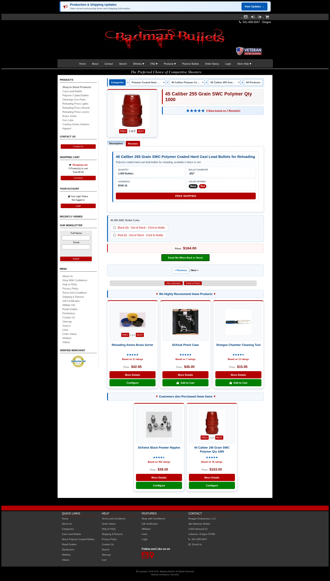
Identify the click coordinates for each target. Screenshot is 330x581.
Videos (66, 342)
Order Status (212, 63)
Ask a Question (174, 283)
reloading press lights (75, 103)
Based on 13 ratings (238, 359)
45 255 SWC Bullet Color (125, 220)
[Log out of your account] (260, 18)
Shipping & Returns (112, 534)
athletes (67, 338)
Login (228, 63)
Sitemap (106, 554)
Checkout (78, 178)
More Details (132, 375)
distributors (68, 313)
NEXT (141, 131)
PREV (123, 131)
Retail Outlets (69, 544)
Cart (104, 559)
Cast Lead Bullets (71, 534)
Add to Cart (186, 382)
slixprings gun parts (74, 99)
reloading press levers (75, 111)
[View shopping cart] (267, 18)
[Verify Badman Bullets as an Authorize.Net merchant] (78, 366)
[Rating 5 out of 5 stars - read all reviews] (195, 110)
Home (82, 63)
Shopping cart (79, 165)
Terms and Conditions (74, 292)
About (95, 63)
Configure (132, 382)
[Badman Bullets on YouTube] (246, 18)
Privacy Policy (70, 288)
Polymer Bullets (190, 63)
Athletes (66, 554)
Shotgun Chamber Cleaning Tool (238, 345)
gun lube (67, 120)
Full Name (76, 233)
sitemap (67, 321)
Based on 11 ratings (132, 359)
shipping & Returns (73, 296)
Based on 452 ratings (159, 462)
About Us (67, 276)
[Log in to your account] (253, 18)
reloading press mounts (76, 107)
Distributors (68, 549)
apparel (66, 128)
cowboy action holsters (75, 124)
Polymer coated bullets (75, 95)
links (65, 329)
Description (116, 143)
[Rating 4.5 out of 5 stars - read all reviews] (238, 354)
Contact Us (78, 147)
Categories (117, 82)
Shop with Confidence (74, 280)
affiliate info (68, 305)
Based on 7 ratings (185, 359)
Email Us (197, 544)
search (66, 325)
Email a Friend (193, 283)
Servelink (174, 574)
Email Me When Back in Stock (185, 257)
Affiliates (146, 529)
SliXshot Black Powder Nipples (159, 447)
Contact (108, 63)
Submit (76, 259)
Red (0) (122, 235)
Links (144, 534)
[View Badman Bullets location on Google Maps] (151, 557)
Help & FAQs (69, 284)
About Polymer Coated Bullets (78, 539)
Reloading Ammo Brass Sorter (132, 345)
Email (76, 242)
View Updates (254, 6)
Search (123, 63)
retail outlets (70, 309)
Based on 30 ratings (211, 462)
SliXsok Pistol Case (185, 345)
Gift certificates (71, 300)
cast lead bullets (72, 91)
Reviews (133, 143)
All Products (253, 82)
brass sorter (69, 116)
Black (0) (123, 227)
